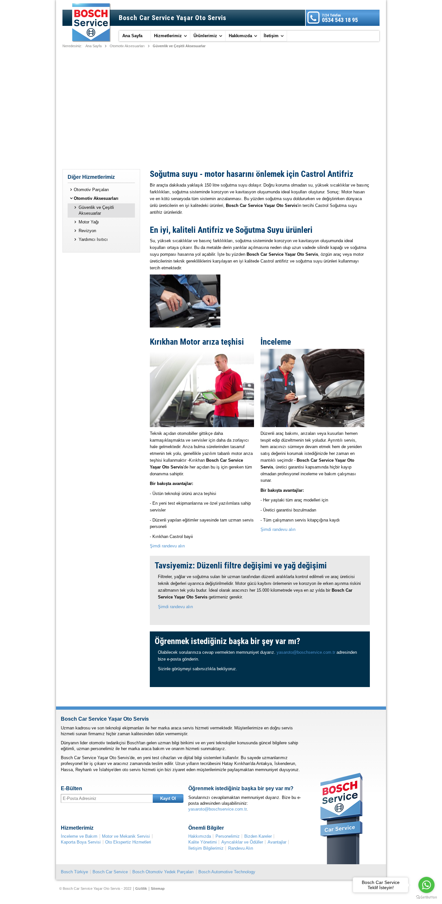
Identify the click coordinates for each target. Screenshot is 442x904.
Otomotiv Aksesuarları (127, 46)
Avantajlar (277, 842)
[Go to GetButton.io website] (426, 897)
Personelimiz (227, 836)
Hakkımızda (240, 35)
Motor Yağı (89, 222)
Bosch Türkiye (74, 872)
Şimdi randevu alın (167, 545)
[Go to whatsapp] (426, 885)
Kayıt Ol (168, 798)
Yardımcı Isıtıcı (93, 239)
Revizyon (87, 230)
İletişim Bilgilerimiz (206, 848)
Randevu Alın (240, 848)
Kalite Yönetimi (202, 842)
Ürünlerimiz (205, 35)
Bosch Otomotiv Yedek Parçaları (163, 872)
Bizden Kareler (258, 836)
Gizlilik (141, 888)
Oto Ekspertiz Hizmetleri (128, 842)
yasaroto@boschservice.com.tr (306, 652)
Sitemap (158, 888)
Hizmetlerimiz (168, 35)
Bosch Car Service (110, 872)
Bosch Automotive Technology (226, 872)
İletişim (271, 35)
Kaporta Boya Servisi (81, 842)
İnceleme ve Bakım (79, 836)
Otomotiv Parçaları (91, 189)
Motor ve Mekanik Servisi (126, 836)
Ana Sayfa (132, 35)
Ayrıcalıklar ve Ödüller (242, 842)
